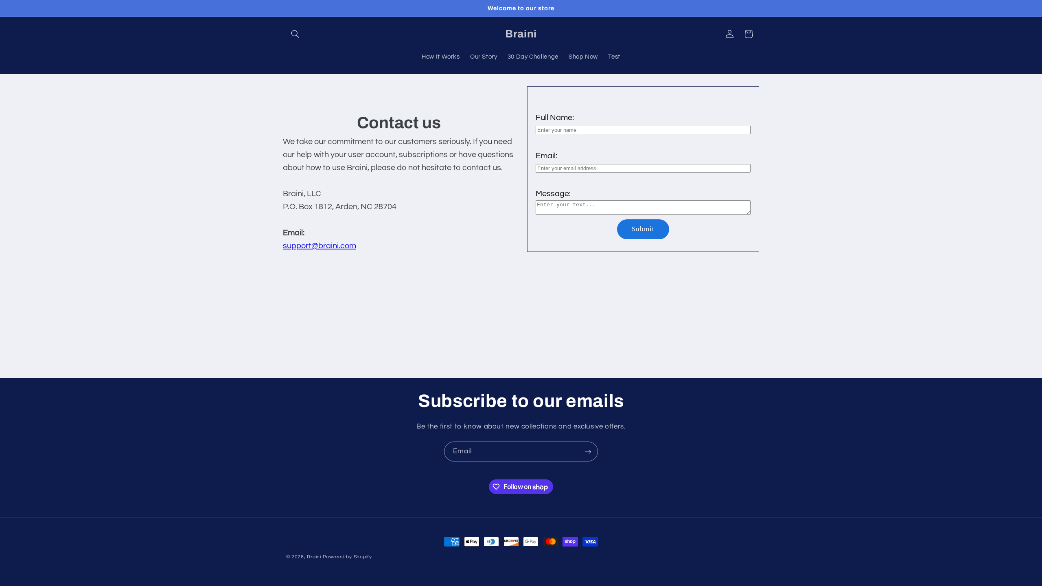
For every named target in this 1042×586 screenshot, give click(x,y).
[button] (295, 34)
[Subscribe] (588, 451)
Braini (314, 557)
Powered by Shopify (347, 557)
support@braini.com (319, 246)
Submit (643, 229)
